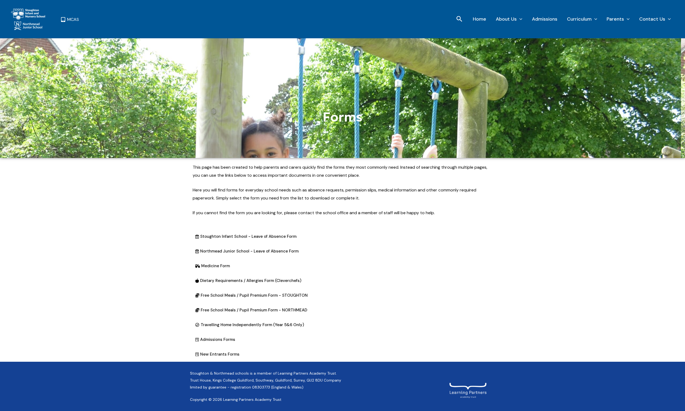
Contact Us (652, 19)
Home (479, 19)
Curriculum (579, 19)
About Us (506, 19)
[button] (459, 19)
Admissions (544, 19)
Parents (615, 19)
